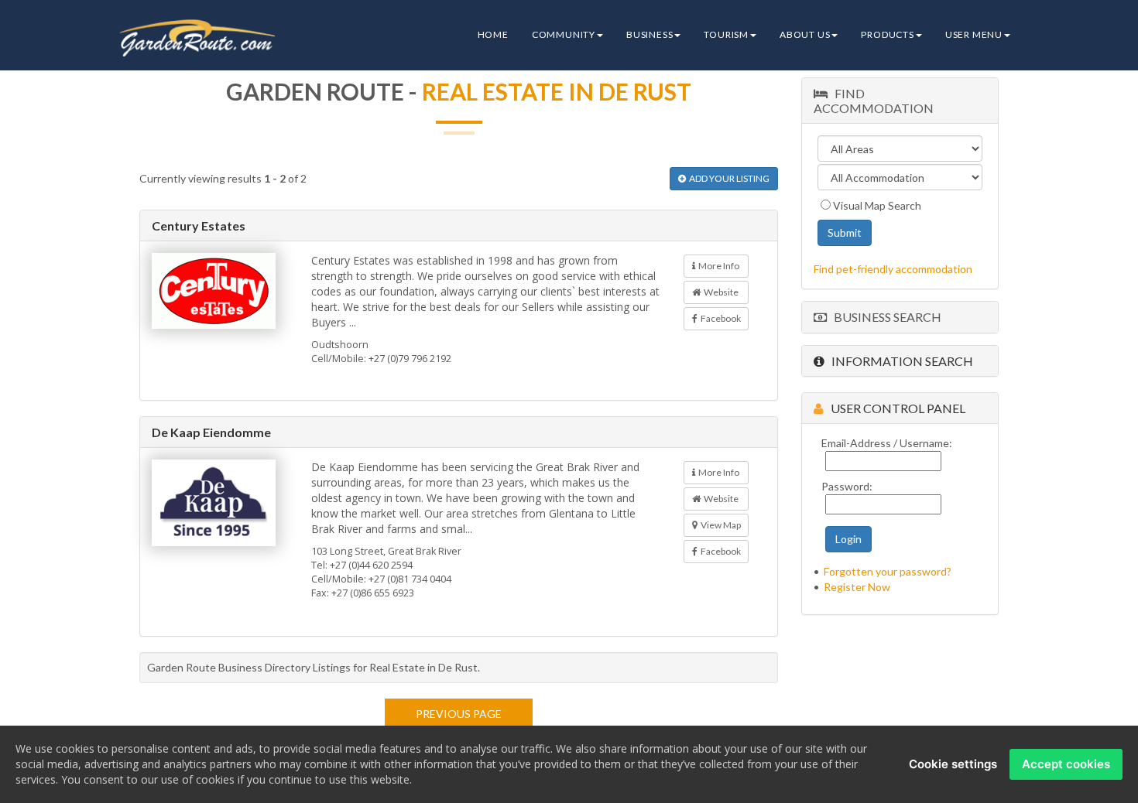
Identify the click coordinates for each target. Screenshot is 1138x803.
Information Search (898, 361)
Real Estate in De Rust (556, 91)
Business (649, 34)
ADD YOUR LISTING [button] (728, 178)
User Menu (974, 34)
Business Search (884, 316)
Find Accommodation (874, 100)
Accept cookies (1066, 764)
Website (720, 292)
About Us (805, 34)
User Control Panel (894, 408)
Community (563, 34)
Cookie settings (953, 764)
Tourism (726, 34)
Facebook (719, 318)
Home (493, 34)
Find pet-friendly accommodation (893, 268)
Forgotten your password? (887, 571)
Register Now (857, 586)
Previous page (459, 713)
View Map (719, 525)
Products (887, 34)
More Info (717, 266)
